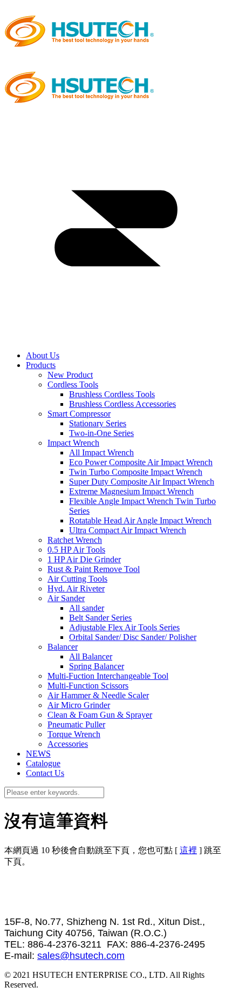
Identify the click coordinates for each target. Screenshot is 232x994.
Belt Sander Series (100, 617)
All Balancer (90, 656)
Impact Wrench (73, 442)
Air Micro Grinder (78, 705)
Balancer (62, 646)
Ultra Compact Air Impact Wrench (127, 530)
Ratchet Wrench (74, 539)
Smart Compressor (79, 413)
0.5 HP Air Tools (76, 549)
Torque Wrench (73, 734)
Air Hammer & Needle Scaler (98, 695)
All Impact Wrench (101, 452)
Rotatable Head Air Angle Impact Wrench (140, 520)
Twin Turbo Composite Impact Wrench (135, 471)
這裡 (188, 850)
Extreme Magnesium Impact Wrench (131, 491)
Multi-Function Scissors (87, 685)
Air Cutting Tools (77, 578)
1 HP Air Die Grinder (84, 559)
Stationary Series (97, 423)
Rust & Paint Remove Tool (93, 569)
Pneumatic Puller (76, 724)
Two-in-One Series (101, 433)
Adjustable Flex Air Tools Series (124, 627)
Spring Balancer (96, 666)
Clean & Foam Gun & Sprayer (99, 714)
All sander (86, 607)
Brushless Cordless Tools (112, 394)
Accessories (67, 743)
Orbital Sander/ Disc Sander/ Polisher (132, 637)
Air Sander (66, 598)
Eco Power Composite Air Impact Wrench (141, 462)
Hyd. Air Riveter (76, 588)
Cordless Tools (72, 384)
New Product (70, 374)
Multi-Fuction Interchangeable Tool (107, 675)
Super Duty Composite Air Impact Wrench (141, 481)
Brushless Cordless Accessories (122, 404)
